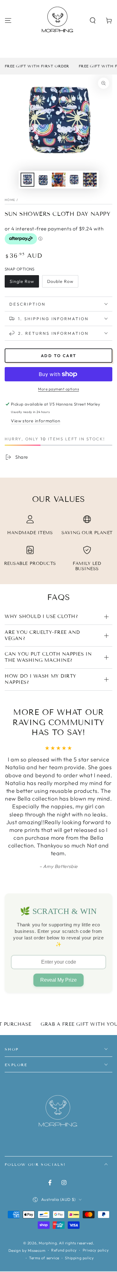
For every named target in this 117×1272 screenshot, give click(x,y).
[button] (93, 20)
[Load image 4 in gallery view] (74, 180)
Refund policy (64, 1250)
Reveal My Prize (58, 980)
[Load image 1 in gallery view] (27, 180)
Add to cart (58, 355)
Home (10, 200)
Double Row (60, 281)
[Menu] (8, 20)
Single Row (22, 281)
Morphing (48, 1243)
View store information (35, 421)
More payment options (58, 389)
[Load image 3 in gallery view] (59, 180)
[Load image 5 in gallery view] (90, 180)
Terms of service (44, 1258)
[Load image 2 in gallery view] (43, 180)
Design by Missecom (27, 1250)
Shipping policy (79, 1258)
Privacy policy (96, 1250)
